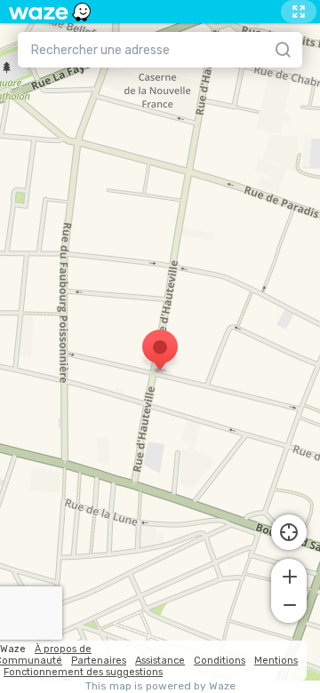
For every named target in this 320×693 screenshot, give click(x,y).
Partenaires (98, 660)
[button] (289, 575)
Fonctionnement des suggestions (83, 672)
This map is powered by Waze (160, 686)
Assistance (160, 660)
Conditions (219, 660)
